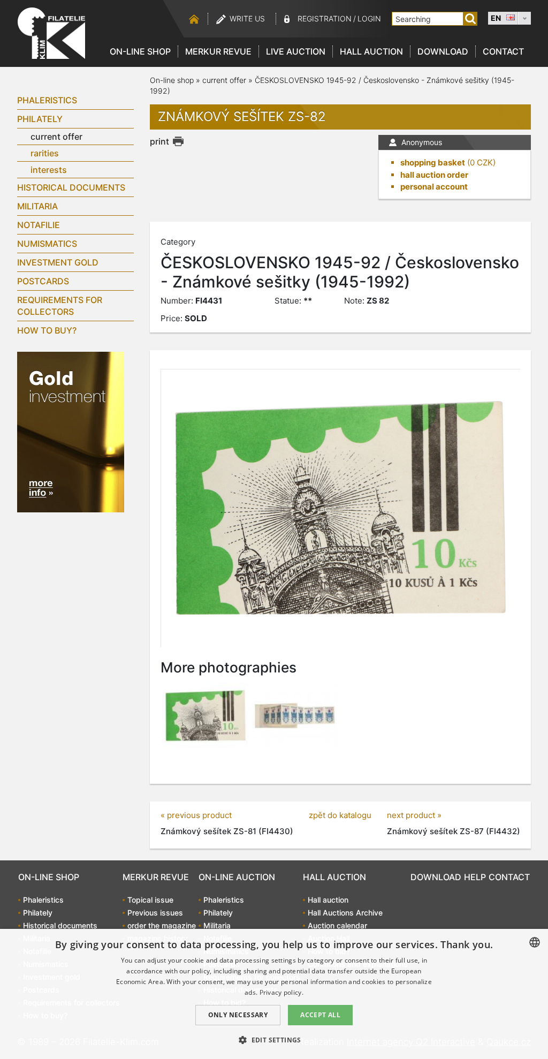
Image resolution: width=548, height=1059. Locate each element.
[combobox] (534, 942)
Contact (503, 51)
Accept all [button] (320, 1014)
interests (49, 169)
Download (442, 51)
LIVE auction (295, 51)
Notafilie (38, 225)
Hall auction (371, 51)
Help (475, 877)
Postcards (43, 281)
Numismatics (47, 243)
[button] (274, 1039)
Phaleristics (47, 100)
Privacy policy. (282, 992)
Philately (40, 119)
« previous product (196, 815)
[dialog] (274, 994)
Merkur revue (218, 51)
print (159, 141)
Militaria (37, 206)
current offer (56, 136)
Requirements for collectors (59, 305)
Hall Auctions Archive (345, 912)
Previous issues (155, 912)
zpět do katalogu (340, 815)
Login (369, 18)
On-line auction (237, 877)
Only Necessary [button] (238, 1014)
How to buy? (47, 330)
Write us (247, 18)
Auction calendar (337, 925)
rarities (45, 153)
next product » (414, 815)
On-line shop (140, 51)
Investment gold (57, 262)
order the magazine (161, 925)
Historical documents (71, 187)
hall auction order (434, 175)
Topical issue (150, 899)
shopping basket (432, 162)
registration (325, 18)
